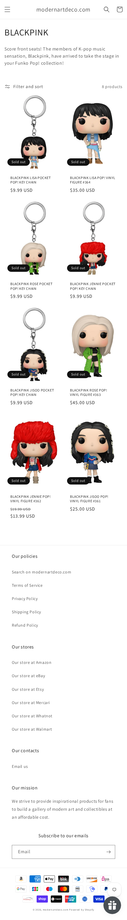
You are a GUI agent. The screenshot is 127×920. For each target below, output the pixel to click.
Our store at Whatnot (32, 716)
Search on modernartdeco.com (41, 572)
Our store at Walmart (32, 729)
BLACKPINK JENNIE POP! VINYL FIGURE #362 (30, 498)
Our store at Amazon (31, 662)
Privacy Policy (25, 598)
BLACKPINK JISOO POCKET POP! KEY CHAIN (32, 392)
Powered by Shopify (81, 909)
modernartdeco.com (56, 909)
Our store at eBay (28, 675)
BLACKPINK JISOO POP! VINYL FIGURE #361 (89, 498)
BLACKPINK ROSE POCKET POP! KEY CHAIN (31, 286)
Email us (20, 766)
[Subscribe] (108, 852)
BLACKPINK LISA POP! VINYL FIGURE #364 (92, 180)
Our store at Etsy (28, 689)
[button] (7, 9)
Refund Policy (25, 625)
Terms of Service (27, 585)
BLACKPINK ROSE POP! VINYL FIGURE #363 (88, 392)
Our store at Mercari (31, 702)
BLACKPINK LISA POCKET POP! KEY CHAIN (30, 180)
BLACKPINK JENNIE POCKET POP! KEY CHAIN (92, 286)
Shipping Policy (26, 612)
